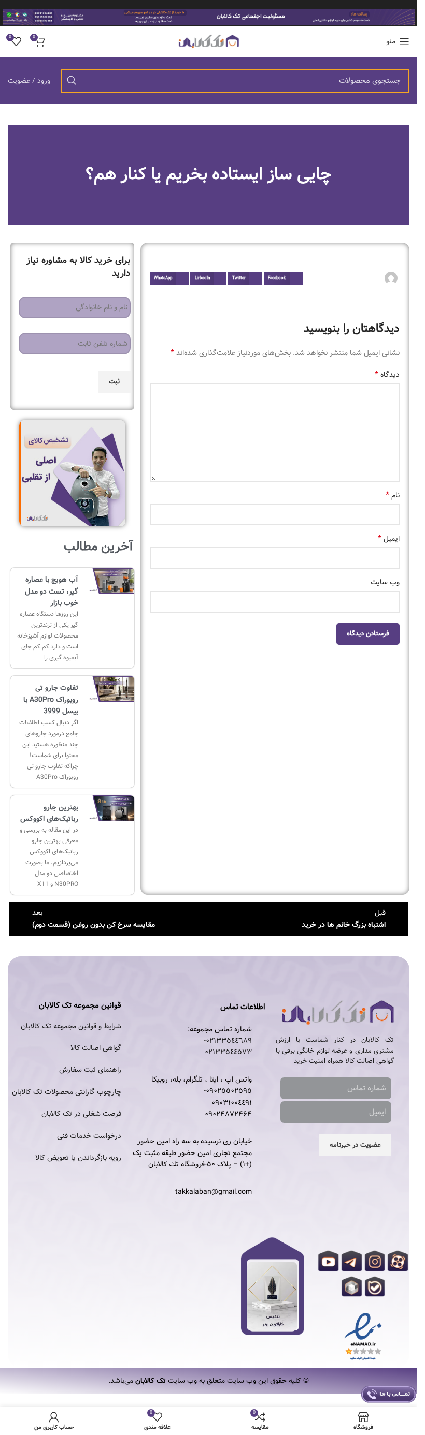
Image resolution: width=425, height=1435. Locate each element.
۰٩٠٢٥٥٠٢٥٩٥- (228, 1091)
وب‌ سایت (385, 582)
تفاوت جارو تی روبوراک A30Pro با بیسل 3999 (50, 699)
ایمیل (389, 538)
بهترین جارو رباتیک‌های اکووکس (49, 813)
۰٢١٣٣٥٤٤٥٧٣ (228, 1052)
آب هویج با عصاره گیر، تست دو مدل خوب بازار (51, 591)
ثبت (114, 381)
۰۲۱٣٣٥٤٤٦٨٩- (228, 1040)
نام (393, 495)
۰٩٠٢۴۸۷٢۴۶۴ (228, 1114)
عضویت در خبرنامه (355, 1145)
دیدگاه (387, 374)
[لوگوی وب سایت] (209, 41)
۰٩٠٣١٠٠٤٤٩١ (231, 1102)
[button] (283, 278)
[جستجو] (71, 81)
